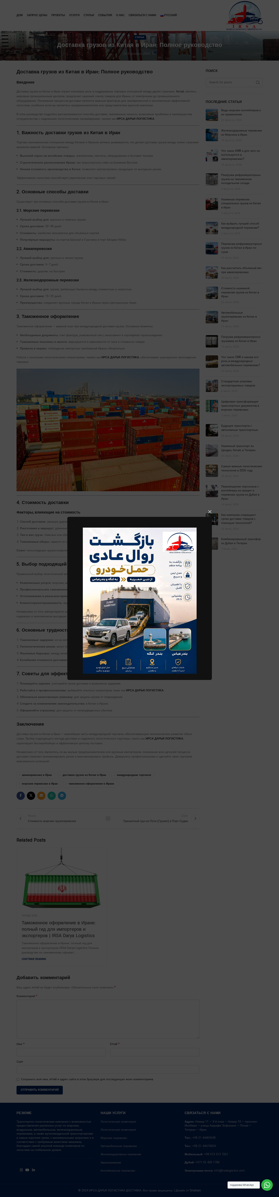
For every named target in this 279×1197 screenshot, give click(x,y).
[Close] (210, 512)
